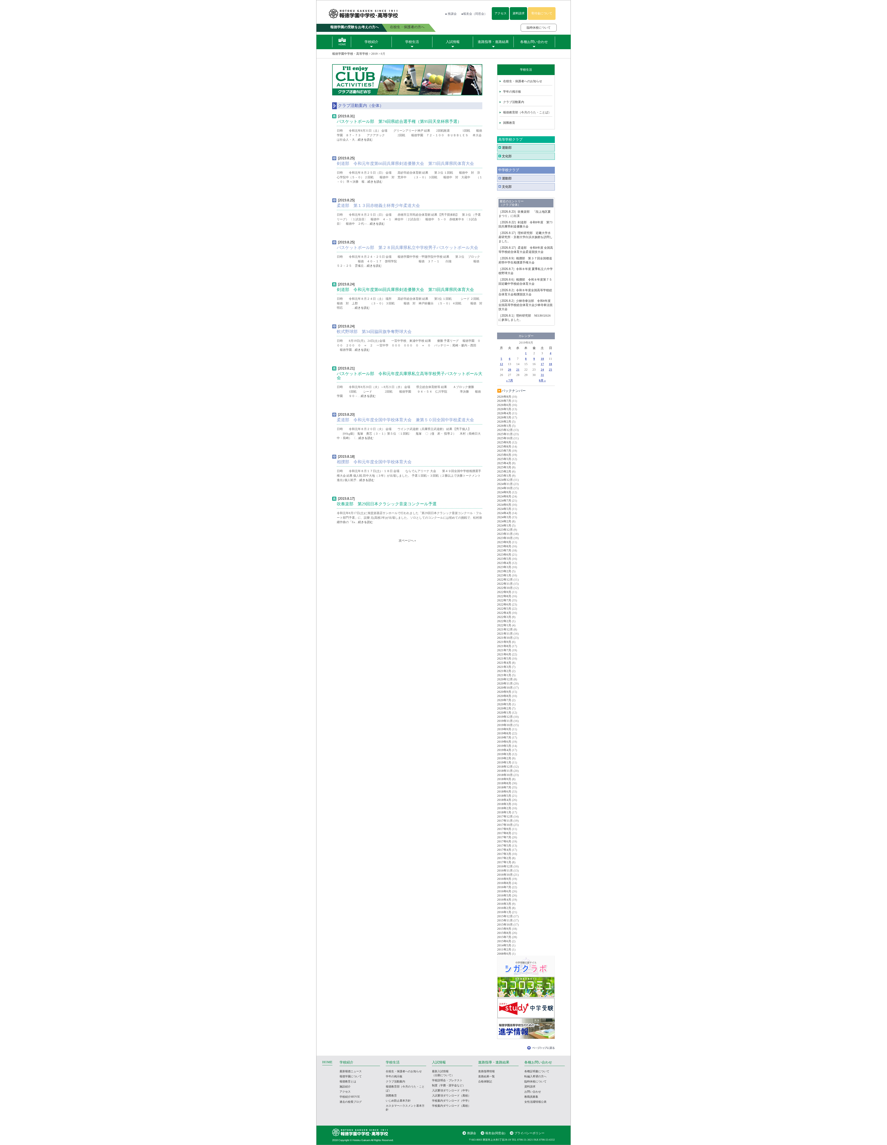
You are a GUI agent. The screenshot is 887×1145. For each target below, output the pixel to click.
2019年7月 (504, 737)
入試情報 (453, 42)
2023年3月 (504, 567)
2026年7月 (504, 401)
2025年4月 (504, 463)
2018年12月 (505, 766)
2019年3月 (504, 754)
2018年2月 (504, 808)
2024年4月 (504, 513)
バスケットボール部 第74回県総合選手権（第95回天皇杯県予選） (399, 121)
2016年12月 (505, 866)
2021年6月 (504, 654)
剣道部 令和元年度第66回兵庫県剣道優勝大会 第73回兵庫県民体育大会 (405, 163)
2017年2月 (504, 858)
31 (542, 375)
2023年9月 (504, 542)
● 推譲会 (451, 13)
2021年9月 (504, 642)
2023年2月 (504, 571)
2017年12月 (505, 816)
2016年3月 (504, 904)
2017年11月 (505, 820)
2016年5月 (504, 895)
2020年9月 (504, 692)
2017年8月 (504, 833)
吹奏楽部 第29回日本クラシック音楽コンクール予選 (387, 504)
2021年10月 (505, 637)
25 (550, 369)
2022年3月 (504, 617)
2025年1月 (504, 475)
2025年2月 (504, 471)
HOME (327, 1062)
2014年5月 (504, 945)
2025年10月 (505, 438)
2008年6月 (504, 953)
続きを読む (365, 139)
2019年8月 (504, 733)
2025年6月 (504, 455)
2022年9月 (504, 592)
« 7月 (509, 380)
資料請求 (519, 13)
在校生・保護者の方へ (407, 27)
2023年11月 (505, 534)
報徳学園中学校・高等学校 (350, 53)
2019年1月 (504, 762)
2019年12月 (505, 716)
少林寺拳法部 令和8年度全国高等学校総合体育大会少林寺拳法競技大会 (525, 305)
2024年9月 (504, 492)
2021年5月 (504, 658)
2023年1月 (504, 575)
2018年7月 (504, 787)
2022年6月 (504, 604)
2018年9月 (504, 779)
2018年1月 (504, 812)
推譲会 (471, 1133)
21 (517, 369)
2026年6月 (504, 405)
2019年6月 (504, 741)
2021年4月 (504, 662)
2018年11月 (505, 770)
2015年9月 (504, 928)
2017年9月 (504, 829)
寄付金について (541, 13)
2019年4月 (504, 750)
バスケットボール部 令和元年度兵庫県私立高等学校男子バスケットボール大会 (409, 375)
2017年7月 (504, 837)
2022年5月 (504, 608)
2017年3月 (504, 854)
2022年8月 (504, 596)
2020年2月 (504, 708)
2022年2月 (504, 621)
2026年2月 (504, 421)
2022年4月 (504, 613)
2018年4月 (504, 800)
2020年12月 (505, 679)
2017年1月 (504, 862)
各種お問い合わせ (534, 42)
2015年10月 (505, 924)
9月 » (542, 380)
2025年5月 (504, 459)
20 (509, 369)
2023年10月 (505, 538)
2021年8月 (504, 646)
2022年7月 (504, 600)
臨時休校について (539, 27)
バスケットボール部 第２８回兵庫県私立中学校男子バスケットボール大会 (407, 247)
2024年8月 (504, 496)
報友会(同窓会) (495, 1133)
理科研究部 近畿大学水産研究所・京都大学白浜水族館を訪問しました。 (525, 237)
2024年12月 (505, 480)
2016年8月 (504, 883)
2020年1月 (504, 712)
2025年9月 (504, 442)
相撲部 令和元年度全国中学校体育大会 (374, 462)
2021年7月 (504, 650)
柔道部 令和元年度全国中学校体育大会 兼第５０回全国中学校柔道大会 (405, 420)
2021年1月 (504, 675)
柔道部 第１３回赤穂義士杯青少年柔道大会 (378, 205)
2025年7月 (504, 450)
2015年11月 (505, 920)
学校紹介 (371, 42)
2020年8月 (504, 696)
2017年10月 (505, 825)
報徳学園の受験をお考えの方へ (354, 27)
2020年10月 (505, 687)
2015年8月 (504, 933)
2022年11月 (505, 583)
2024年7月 (504, 500)
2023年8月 (504, 546)
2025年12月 (505, 430)
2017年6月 (504, 841)
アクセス (501, 13)
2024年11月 (505, 484)
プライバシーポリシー (529, 1133)
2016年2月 (504, 908)
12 (501, 364)
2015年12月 (505, 916)
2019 (374, 53)
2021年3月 (504, 667)
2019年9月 (504, 729)
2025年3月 (504, 467)
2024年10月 (505, 488)
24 (542, 369)
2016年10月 (505, 874)
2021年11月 (505, 633)
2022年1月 (504, 625)
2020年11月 (505, 683)
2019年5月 (504, 746)
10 (542, 358)
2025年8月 (504, 446)
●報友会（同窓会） (474, 13)
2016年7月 (504, 887)
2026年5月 (504, 409)
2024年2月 (504, 521)
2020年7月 (504, 700)
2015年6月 (504, 941)
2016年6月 (504, 891)
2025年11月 (505, 434)
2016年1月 (504, 912)
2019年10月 (505, 725)
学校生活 (412, 42)
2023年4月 (504, 563)
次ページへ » (407, 540)
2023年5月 (504, 558)
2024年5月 (504, 509)
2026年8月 (504, 396)
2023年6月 (504, 554)
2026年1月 (504, 425)
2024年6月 (504, 504)
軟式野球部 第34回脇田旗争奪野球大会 (374, 331)
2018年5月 (504, 795)
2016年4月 (504, 899)
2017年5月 (504, 845)
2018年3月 (504, 804)
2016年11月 (505, 870)
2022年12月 (505, 579)
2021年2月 (504, 671)
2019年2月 (504, 758)
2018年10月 (505, 775)
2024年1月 (504, 525)
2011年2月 (504, 949)
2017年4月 (504, 849)
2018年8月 (504, 783)
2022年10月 (505, 588)
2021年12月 (505, 629)
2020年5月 (504, 704)
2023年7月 (504, 550)
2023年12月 (505, 529)
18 (550, 364)
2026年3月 (504, 417)
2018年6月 (504, 791)
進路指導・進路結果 (493, 42)
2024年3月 (504, 517)
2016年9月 (504, 879)
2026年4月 (504, 413)
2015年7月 (504, 937)
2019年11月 (505, 721)
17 (542, 364)
